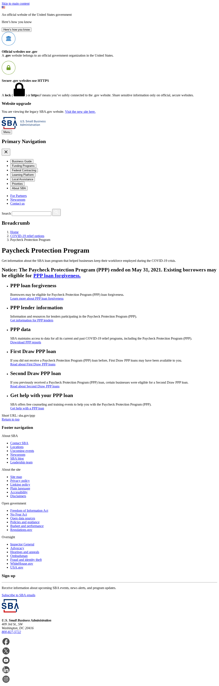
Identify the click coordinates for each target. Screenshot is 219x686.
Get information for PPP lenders (31, 320)
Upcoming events (22, 451)
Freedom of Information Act (29, 510)
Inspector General (22, 544)
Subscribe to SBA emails (18, 595)
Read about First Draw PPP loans (32, 364)
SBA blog (17, 458)
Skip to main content (16, 3)
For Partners (18, 196)
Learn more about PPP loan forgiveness (37, 298)
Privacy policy (20, 480)
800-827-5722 (11, 632)
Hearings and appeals (24, 552)
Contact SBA (19, 443)
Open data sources (22, 518)
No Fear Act (18, 514)
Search (6, 213)
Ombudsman (19, 556)
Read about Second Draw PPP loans (34, 386)
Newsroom (17, 199)
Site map (16, 477)
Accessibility (19, 492)
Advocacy (17, 548)
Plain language (20, 488)
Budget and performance (27, 526)
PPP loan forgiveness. (57, 275)
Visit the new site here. (80, 111)
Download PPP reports (25, 342)
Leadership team (21, 462)
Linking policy (20, 484)
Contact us (17, 203)
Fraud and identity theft (26, 559)
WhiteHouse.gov (21, 563)
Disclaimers (18, 496)
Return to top (10, 419)
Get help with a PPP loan (27, 408)
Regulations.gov (21, 530)
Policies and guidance (25, 522)
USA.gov (16, 567)
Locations (17, 447)
